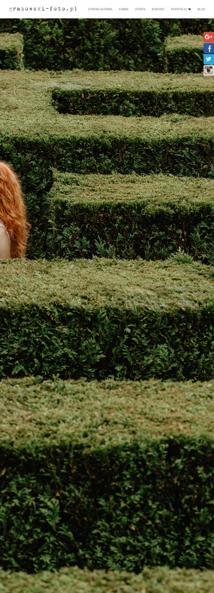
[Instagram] (209, 70)
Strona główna (100, 9)
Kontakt (158, 9)
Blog (201, 9)
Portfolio (179, 9)
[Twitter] (209, 59)
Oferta (140, 9)
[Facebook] (209, 48)
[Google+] (209, 37)
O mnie (124, 9)
